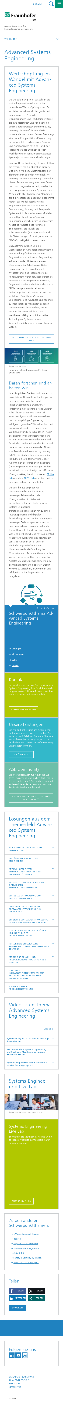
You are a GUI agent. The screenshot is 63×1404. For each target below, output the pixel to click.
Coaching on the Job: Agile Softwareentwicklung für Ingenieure (25, 909)
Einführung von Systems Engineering (23, 859)
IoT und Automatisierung (26, 1234)
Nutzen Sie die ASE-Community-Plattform (31, 798)
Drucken (17, 1308)
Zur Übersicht (21, 754)
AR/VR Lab (29, 478)
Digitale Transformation (25, 1243)
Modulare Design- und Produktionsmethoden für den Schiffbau (27, 960)
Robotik (17, 1239)
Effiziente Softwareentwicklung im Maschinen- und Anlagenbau (28, 921)
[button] (17, 1291)
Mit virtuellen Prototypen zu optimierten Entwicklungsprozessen (26, 885)
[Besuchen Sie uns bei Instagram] (24, 1355)
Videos (15, 665)
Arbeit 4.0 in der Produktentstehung (21, 987)
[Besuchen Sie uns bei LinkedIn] (12, 1355)
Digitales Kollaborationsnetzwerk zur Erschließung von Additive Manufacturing (26, 974)
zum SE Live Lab (21, 1201)
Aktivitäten (17, 654)
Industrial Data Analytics (26, 1262)
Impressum (14, 1384)
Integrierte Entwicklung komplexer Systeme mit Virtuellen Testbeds (29, 946)
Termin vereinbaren (23, 709)
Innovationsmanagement (26, 1248)
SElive (15, 660)
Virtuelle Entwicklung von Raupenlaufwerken (25, 897)
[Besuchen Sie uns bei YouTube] (18, 1355)
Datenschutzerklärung (22, 1377)
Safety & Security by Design (27, 1258)
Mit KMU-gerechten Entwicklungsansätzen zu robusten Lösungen (25, 872)
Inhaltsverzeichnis (19, 1380)
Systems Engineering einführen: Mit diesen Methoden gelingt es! (27, 1063)
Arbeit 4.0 (18, 1253)
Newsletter (15, 1387)
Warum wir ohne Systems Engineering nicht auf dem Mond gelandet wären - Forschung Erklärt (26, 1052)
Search (51, 4)
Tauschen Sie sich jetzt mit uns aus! (31, 339)
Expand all (49, 1029)
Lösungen (16, 648)
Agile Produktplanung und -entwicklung (26, 849)
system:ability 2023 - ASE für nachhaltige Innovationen (28, 1039)
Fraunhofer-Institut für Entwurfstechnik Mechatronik (18, 27)
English (38, 4)
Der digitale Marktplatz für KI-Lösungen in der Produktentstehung (27, 933)
